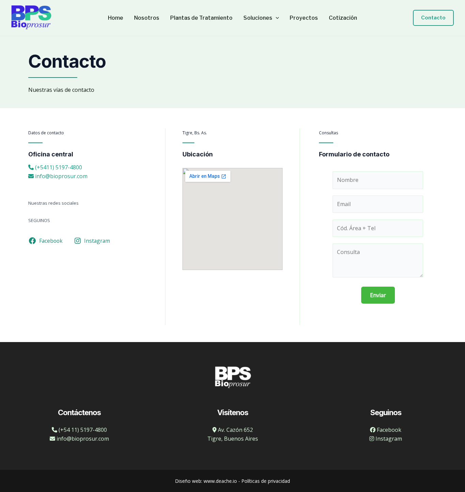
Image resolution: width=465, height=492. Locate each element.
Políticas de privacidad (265, 481)
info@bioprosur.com (60, 176)
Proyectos (304, 18)
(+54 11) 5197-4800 (82, 430)
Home (115, 18)
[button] (275, 18)
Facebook (388, 430)
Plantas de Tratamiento (201, 18)
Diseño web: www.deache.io (206, 481)
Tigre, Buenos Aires (232, 438)
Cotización (343, 18)
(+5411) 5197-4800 (58, 167)
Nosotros (146, 18)
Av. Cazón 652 (235, 430)
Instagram (388, 438)
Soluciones (257, 18)
